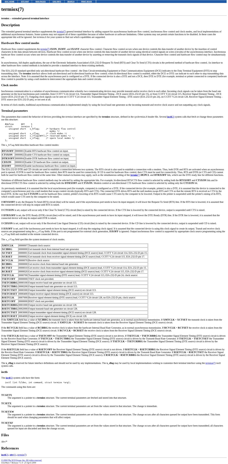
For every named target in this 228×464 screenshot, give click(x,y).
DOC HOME (9, 1)
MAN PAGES (41, 1)
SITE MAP (25, 1)
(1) (13, 454)
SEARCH (70, 1)
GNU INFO (57, 1)
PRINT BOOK (86, 1)
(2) (170, 116)
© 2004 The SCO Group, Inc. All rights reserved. (21, 460)
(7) (61, 31)
